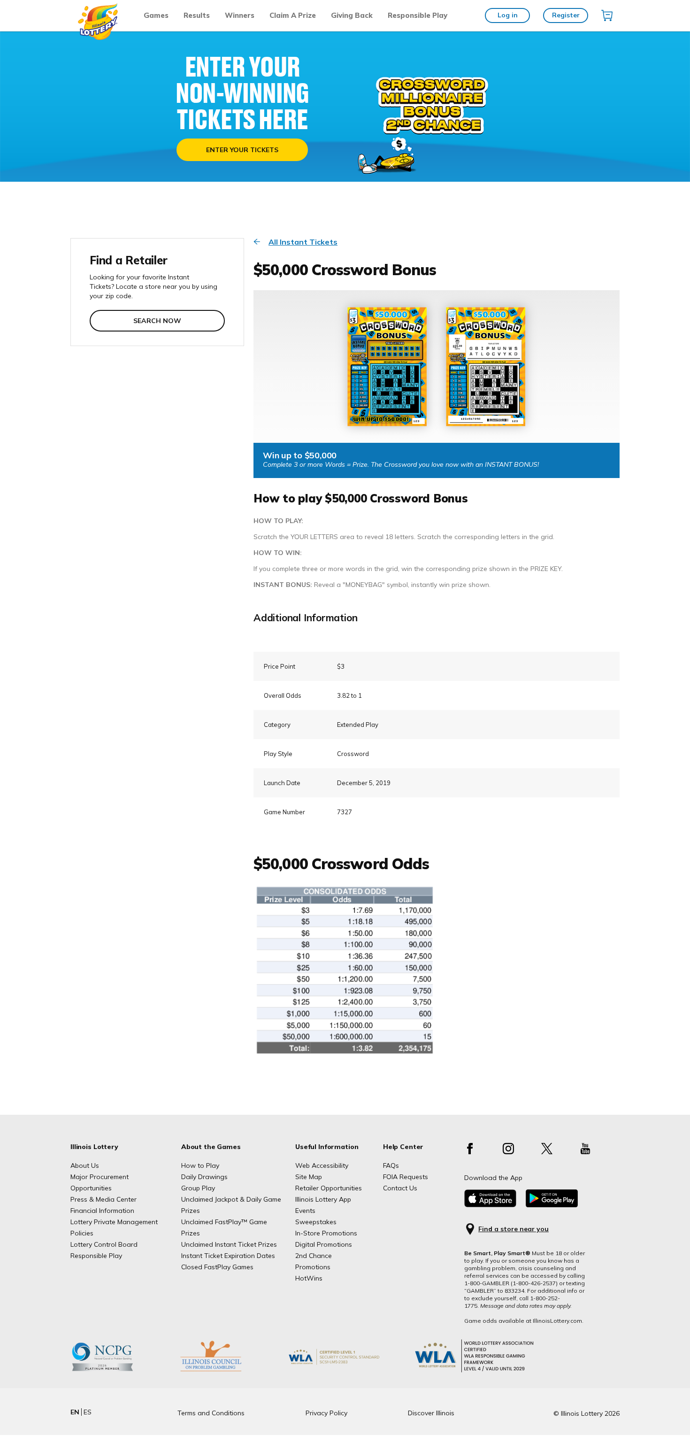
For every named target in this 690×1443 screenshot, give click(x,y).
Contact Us (400, 1188)
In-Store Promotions (326, 1233)
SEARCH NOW (157, 320)
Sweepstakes (316, 1222)
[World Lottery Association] (349, 1371)
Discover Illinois (431, 1413)
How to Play (200, 1165)
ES (88, 1412)
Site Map (308, 1177)
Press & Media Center (103, 1199)
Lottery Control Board (104, 1244)
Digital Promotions (323, 1244)
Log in (508, 15)
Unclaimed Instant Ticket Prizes (229, 1244)
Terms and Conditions (211, 1413)
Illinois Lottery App (323, 1199)
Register (566, 15)
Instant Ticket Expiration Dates (228, 1255)
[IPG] (225, 1371)
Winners (239, 15)
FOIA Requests (405, 1177)
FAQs (391, 1165)
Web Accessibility (321, 1165)
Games (156, 15)
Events (305, 1210)
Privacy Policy (326, 1413)
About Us (84, 1165)
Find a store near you (513, 1229)
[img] (607, 15)
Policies (81, 1233)
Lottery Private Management (114, 1222)
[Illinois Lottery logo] (98, 37)
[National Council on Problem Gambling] (116, 1371)
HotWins (308, 1278)
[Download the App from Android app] (552, 1205)
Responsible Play (417, 15)
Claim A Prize (292, 15)
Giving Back (352, 15)
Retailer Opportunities (328, 1188)
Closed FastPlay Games (217, 1267)
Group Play (198, 1188)
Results (197, 15)
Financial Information (102, 1210)
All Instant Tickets (302, 242)
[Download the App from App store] (490, 1205)
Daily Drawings (204, 1177)
